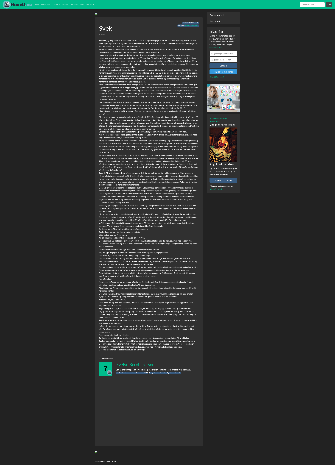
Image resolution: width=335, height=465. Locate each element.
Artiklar (65, 4)
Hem (37, 4)
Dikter (55, 4)
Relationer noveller (191, 25)
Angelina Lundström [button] (223, 180)
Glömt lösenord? (217, 77)
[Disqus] (149, 408)
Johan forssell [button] (216, 189)
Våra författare (77, 4)
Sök (329, 4)
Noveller (45, 4)
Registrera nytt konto (223, 72)
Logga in (223, 66)
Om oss (89, 4)
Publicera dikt (215, 21)
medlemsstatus (216, 47)
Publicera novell (217, 15)
